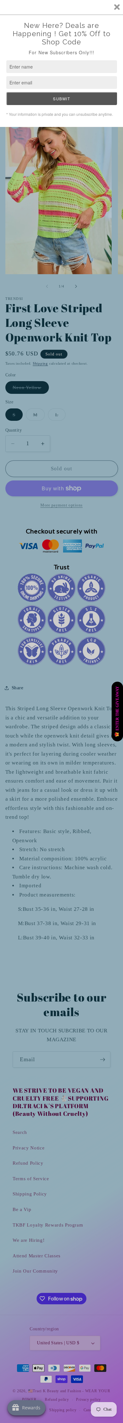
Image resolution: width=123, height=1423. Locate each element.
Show (117, 711)
